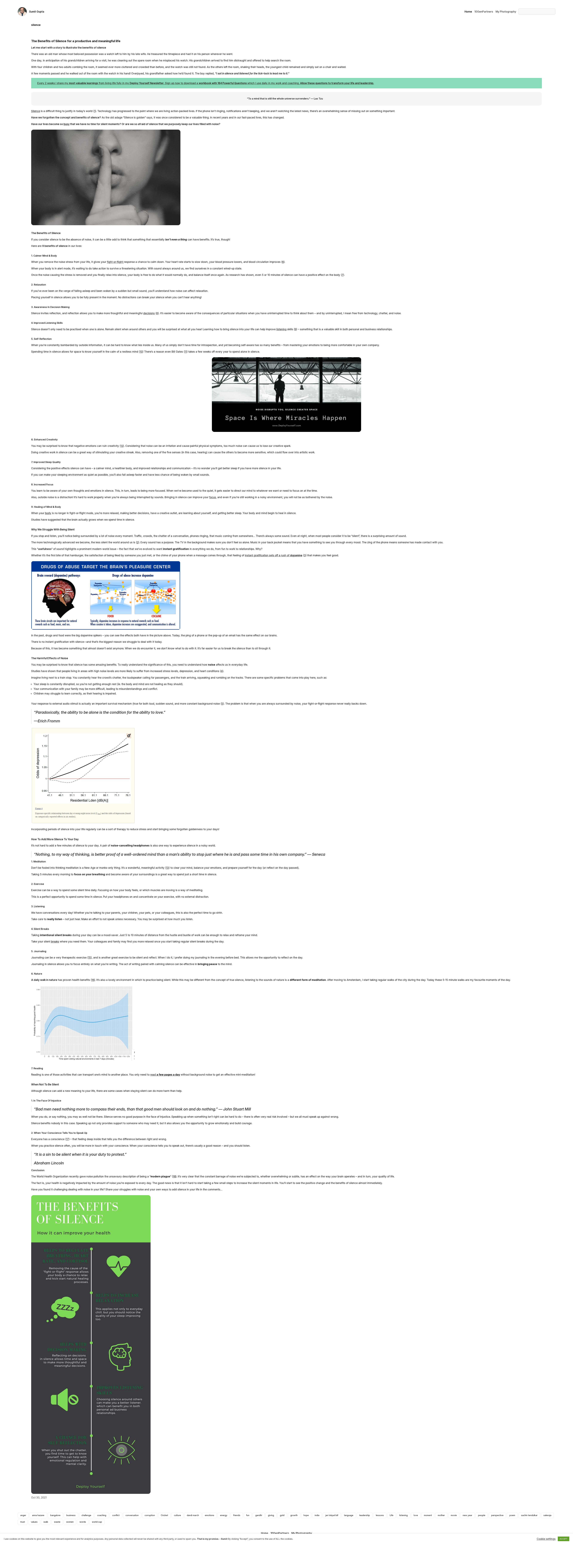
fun (247, 1515)
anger (23, 1515)
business (71, 1515)
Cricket (164, 1515)
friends (236, 1515)
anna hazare (38, 1515)
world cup (97, 1522)
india (317, 1515)
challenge (86, 1515)
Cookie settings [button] (546, 1539)
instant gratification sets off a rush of (273, 555)
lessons (380, 1515)
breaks (55, 941)
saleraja (547, 1515)
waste (57, 1522)
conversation (132, 1515)
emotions (209, 1515)
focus (212, 497)
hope (306, 1515)
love (416, 1515)
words (83, 1522)
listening (281, 329)
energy (223, 1515)
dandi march (193, 1515)
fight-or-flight (115, 261)
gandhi (258, 1515)
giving (271, 1515)
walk (45, 1522)
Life (391, 1515)
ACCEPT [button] (563, 1539)
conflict (116, 1515)
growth (294, 1515)
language (348, 1515)
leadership (364, 1515)
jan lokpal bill (331, 1515)
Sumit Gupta (36, 11)
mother (441, 1515)
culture (177, 1515)
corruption (150, 1515)
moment (428, 1515)
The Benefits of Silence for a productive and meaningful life (75, 41)
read (153, 1074)
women (70, 1522)
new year (467, 1515)
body (48, 513)
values (34, 1522)
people (481, 1515)
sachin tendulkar (529, 1515)
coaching (101, 1515)
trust (22, 1522)
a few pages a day (168, 1074)
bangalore (55, 1515)
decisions (149, 313)
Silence (35, 111)
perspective (497, 1515)
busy (67, 124)
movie (454, 1515)
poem (512, 1515)
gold (282, 1515)
